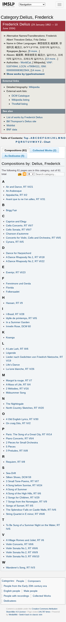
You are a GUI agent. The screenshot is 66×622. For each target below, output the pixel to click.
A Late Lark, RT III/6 (17, 348)
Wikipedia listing (20, 99)
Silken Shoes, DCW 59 (18, 477)
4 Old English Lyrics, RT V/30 (22, 419)
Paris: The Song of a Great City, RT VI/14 (29, 434)
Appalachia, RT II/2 (16, 194)
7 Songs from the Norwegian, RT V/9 (26, 501)
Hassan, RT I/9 (14, 303)
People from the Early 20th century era (25, 586)
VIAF (49, 62)
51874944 (12, 66)
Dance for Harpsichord (18, 253)
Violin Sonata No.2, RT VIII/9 (22, 552)
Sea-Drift (11, 473)
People (20, 581)
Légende (11, 352)
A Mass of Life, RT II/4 (18, 384)
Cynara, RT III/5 (15, 241)
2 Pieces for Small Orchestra (22, 442)
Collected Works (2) (44, 150)
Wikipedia (34, 87)
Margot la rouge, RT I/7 (19, 380)
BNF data (12, 129)
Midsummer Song (16, 392)
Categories (8, 581)
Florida (10, 287)
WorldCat (26, 62)
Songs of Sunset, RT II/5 (19, 505)
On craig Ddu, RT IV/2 (18, 423)
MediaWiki (13, 615)
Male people (30, 590)
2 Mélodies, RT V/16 (17, 388)
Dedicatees (10, 600)
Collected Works (42, 595)
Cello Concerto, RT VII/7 (19, 225)
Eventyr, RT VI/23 (16, 272)
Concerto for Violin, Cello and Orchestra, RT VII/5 (33, 237)
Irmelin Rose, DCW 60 (18, 326)
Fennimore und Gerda (18, 283)
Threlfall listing (20, 103)
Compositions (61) (16, 150)
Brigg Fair (11, 210)
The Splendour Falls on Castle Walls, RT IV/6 (31, 509)
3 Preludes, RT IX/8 (17, 450)
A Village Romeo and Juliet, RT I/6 (25, 540)
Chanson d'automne (17, 233)
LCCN (22, 66)
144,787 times (44, 612)
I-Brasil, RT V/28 (15, 314)
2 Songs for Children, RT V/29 (22, 497)
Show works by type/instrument (26, 74)
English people (12, 590)
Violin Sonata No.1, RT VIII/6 (22, 548)
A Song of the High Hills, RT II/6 (23, 493)
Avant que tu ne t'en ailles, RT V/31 (25, 199)
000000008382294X (18, 70)
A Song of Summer (16, 489)
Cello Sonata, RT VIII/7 (19, 229)
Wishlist (11, 125)
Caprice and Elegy (16, 221)
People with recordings (16, 595)
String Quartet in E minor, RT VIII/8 (25, 514)
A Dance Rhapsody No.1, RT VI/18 (25, 257)
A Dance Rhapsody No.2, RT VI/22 (25, 261)
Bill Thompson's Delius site (21, 121)
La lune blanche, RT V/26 (20, 369)
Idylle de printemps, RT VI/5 (21, 318)
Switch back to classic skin (30, 615)
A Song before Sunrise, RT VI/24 (24, 485)
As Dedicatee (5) (14, 155)
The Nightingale (15, 403)
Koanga (10, 337)
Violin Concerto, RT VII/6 (19, 544)
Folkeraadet (12, 291)
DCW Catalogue (21, 95)
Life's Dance (13, 364)
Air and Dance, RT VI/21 (19, 186)
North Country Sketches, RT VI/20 (25, 407)
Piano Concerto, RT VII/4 (20, 438)
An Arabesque (14, 190)
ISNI (43, 66)
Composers (34, 581)
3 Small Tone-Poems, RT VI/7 (22, 481)
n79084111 (33, 66)
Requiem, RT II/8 (15, 461)
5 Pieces (10, 446)
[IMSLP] (9, 4)
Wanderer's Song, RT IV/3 (20, 567)
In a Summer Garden (18, 322)
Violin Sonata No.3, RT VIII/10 (22, 556)
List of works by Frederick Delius (25, 117)
